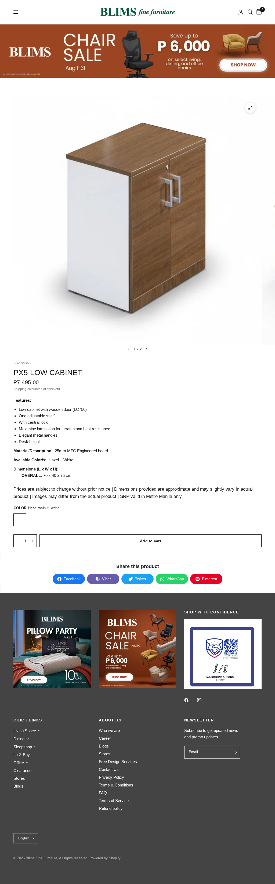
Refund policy (111, 808)
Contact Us (109, 769)
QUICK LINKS (27, 720)
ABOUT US (110, 720)
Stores (19, 778)
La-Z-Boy (21, 754)
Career (105, 738)
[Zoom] (250, 108)
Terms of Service (114, 800)
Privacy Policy (111, 777)
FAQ (103, 792)
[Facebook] (190, 700)
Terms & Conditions (116, 785)
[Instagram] (203, 700)
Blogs (18, 786)
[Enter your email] (234, 752)
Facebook (72, 579)
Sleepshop (22, 747)
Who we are (109, 730)
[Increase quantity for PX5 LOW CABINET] (32, 541)
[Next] (146, 349)
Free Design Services (118, 761)
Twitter (140, 579)
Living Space (24, 730)
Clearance (22, 770)
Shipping (20, 389)
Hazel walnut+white (19, 519)
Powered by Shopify (105, 858)
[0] (258, 12)
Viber (106, 579)
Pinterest (209, 579)
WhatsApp (175, 579)
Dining (18, 738)
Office (18, 762)
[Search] (250, 12)
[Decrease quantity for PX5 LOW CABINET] (18, 541)
